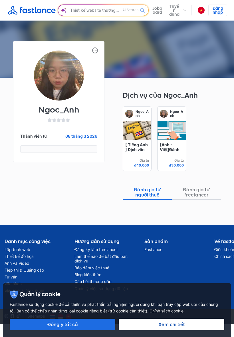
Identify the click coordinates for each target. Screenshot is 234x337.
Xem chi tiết (171, 324)
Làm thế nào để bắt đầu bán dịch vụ (101, 258)
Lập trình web (17, 249)
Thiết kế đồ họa (19, 256)
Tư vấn (11, 277)
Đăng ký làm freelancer (96, 249)
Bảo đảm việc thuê (91, 268)
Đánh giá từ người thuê (147, 192)
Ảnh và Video (17, 263)
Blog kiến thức (87, 274)
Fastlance (153, 249)
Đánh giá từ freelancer (196, 192)
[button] (177, 10)
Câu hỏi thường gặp (93, 281)
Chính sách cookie (166, 310)
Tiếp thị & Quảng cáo (24, 270)
